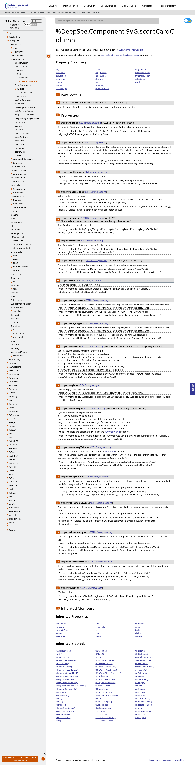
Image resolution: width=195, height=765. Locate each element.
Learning (53, 6)
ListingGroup (17, 240)
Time (15, 322)
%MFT (12, 400)
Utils (13, 340)
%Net (11, 407)
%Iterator (13, 389)
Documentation (70, 6)
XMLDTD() (100, 711)
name (98, 636)
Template (17, 311)
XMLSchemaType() (143, 660)
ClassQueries (17, 55)
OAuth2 (12, 522)
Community (89, 6)
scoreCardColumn (93, 13)
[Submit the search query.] (156, 21)
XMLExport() (101, 714)
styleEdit (19, 155)
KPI (12, 226)
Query (16, 270)
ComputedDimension (23, 159)
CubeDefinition (18, 166)
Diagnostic (18, 203)
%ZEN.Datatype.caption (97, 172)
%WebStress (14, 463)
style (97, 82)
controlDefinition (23, 100)
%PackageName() (103, 685)
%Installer (13, 385)
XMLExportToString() (104, 720)
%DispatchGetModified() (67, 673)
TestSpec (15, 318)
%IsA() (59, 720)
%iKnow (12, 492)
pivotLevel (19, 140)
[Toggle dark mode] (188, 20)
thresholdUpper (142, 75)
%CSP (11, 33)
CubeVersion (19, 188)
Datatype (17, 200)
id (96, 630)
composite (100, 626)
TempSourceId (17, 307)
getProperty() (141, 669)
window (138, 636)
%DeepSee (66, 13)
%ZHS (11, 478)
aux (97, 623)
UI (14, 329)
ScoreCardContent (23, 85)
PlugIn (16, 263)
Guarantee (167, 760)
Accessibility (179, 760)
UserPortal (18, 337)
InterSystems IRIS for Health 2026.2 (17, 13)
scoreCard (23, 77)
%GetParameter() (63, 714)
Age (15, 48)
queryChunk (20, 148)
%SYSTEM (13, 441)
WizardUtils (16, 344)
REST (15, 281)
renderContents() (143, 711)
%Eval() (59, 698)
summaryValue (102, 88)
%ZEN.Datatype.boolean (100, 561)
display (59, 82)
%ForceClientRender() (65, 708)
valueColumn (141, 79)
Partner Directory (168, 6)
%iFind (12, 489)
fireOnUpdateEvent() (144, 666)
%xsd (11, 496)
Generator (15, 214)
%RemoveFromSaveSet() (106, 695)
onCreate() (140, 689)
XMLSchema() (141, 654)
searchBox (20, 151)
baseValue (60, 72)
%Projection (14, 415)
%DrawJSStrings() (64, 695)
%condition (61, 623)
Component (76, 13)
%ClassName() (62, 663)
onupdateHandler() (144, 704)
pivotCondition (22, 133)
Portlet (20, 70)
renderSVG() (140, 714)
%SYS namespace (53, 13)
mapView (19, 129)
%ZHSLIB (13, 481)
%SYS (11, 437)
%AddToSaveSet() (64, 650)
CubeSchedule (19, 181)
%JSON (12, 392)
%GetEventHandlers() (65, 711)
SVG (83, 13)
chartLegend (20, 96)
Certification (148, 6)
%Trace (12, 452)
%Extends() (61, 704)
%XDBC (12, 467)
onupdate (139, 623)
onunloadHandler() (144, 701)
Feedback (192, 388)
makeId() (139, 685)
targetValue (140, 69)
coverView (19, 103)
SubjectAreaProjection (21, 303)
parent (138, 626)
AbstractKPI (16, 44)
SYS (10, 526)
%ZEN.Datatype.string (90, 122)
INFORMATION (16, 511)
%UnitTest (13, 455)
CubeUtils (15, 185)
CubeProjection (18, 177)
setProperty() (141, 717)
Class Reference (39, 13)
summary (99, 85)
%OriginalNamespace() (105, 682)
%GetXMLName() (63, 717)
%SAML (12, 426)
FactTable (15, 211)
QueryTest (15, 277)
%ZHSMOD (14, 485)
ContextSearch (21, 62)
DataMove (14, 507)
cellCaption (61, 75)
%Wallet (12, 459)
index (97, 633)
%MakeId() (100, 654)
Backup (12, 500)
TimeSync (15, 326)
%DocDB (13, 363)
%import (60, 626)
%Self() (98, 698)
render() (139, 708)
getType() (139, 676)
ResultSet (15, 285)
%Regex (12, 422)
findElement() (141, 663)
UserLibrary (18, 333)
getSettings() (141, 673)
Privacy (150, 760)
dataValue (60, 79)
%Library (13, 396)
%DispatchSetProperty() (66, 689)
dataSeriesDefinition (24, 111)
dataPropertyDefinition (25, 107)
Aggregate (18, 51)
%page (59, 633)
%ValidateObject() (103, 708)
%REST (12, 418)
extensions (18, 355)
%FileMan (13, 381)
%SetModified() (102, 704)
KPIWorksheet (17, 237)
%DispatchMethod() (65, 679)
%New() (98, 657)
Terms (157, 760)
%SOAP (12, 429)
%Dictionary (14, 359)
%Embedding (15, 366)
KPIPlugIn (15, 229)
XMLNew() (140, 650)
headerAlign (61, 88)
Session (14, 292)
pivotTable (19, 144)
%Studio (13, 448)
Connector (18, 163)
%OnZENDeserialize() (105, 679)
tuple (137, 630)
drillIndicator (21, 122)
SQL (15, 289)
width (137, 82)
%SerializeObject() (103, 701)
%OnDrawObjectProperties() (108, 673)
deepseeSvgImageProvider (27, 118)
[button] (58, 95)
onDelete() (140, 692)
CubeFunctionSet (18, 170)
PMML (16, 259)
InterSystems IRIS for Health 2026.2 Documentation (20, 759)
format (59, 85)
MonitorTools (15, 518)
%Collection (14, 36)
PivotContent (21, 66)
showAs (99, 79)
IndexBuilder (17, 222)
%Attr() (59, 654)
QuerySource (17, 274)
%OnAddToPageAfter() (105, 666)
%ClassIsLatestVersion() (66, 660)
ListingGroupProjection (21, 248)
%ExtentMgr (14, 374)
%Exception (14, 370)
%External (13, 378)
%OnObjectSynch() (103, 676)
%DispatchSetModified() (67, 682)
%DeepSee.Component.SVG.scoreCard (120, 54)
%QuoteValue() (102, 689)
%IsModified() (101, 650)
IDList (13, 218)
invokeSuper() (141, 679)
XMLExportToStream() (105, 717)
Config (12, 504)
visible (138, 633)
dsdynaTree (20, 125)
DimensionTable (18, 207)
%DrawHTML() (62, 692)
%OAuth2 (13, 411)
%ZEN (11, 474)
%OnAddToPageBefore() (106, 669)
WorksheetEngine (19, 352)
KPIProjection (17, 233)
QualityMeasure (20, 266)
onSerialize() (140, 695)
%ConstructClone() (64, 666)
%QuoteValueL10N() (104, 692)
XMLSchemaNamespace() (146, 657)
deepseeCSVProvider (24, 114)
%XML (12, 470)
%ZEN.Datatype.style (89, 385)
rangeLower (100, 72)
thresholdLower (142, 72)
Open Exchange (108, 6)
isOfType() (140, 682)
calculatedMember (23, 92)
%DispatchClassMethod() (67, 669)
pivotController (22, 137)
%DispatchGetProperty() (67, 676)
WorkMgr (15, 348)
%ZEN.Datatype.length (91, 587)
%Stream (13, 444)
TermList (15, 315)
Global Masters (129, 6)
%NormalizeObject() (104, 660)
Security (12, 530)
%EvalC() (60, 701)
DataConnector (18, 196)
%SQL (11, 433)
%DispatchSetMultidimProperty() (71, 685)
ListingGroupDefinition (21, 244)
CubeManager (19, 174)
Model (16, 255)
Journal (12, 515)
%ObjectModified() (103, 663)
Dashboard (18, 192)
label (97, 69)
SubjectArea (16, 300)
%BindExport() (62, 657)
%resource (60, 636)
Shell (13, 296)
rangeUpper (100, 75)
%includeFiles (62, 630)
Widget (20, 88)
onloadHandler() (142, 698)
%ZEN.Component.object (130, 49)
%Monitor (13, 403)
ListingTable (16, 251)
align (58, 69)
